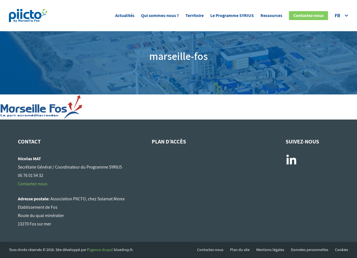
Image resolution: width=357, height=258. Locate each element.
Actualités (124, 15)
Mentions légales (270, 249)
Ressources (271, 15)
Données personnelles (309, 249)
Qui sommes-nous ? (160, 15)
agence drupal (101, 249)
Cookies (341, 249)
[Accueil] (28, 14)
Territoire (194, 15)
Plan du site (240, 249)
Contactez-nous (308, 15)
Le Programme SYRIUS (232, 15)
